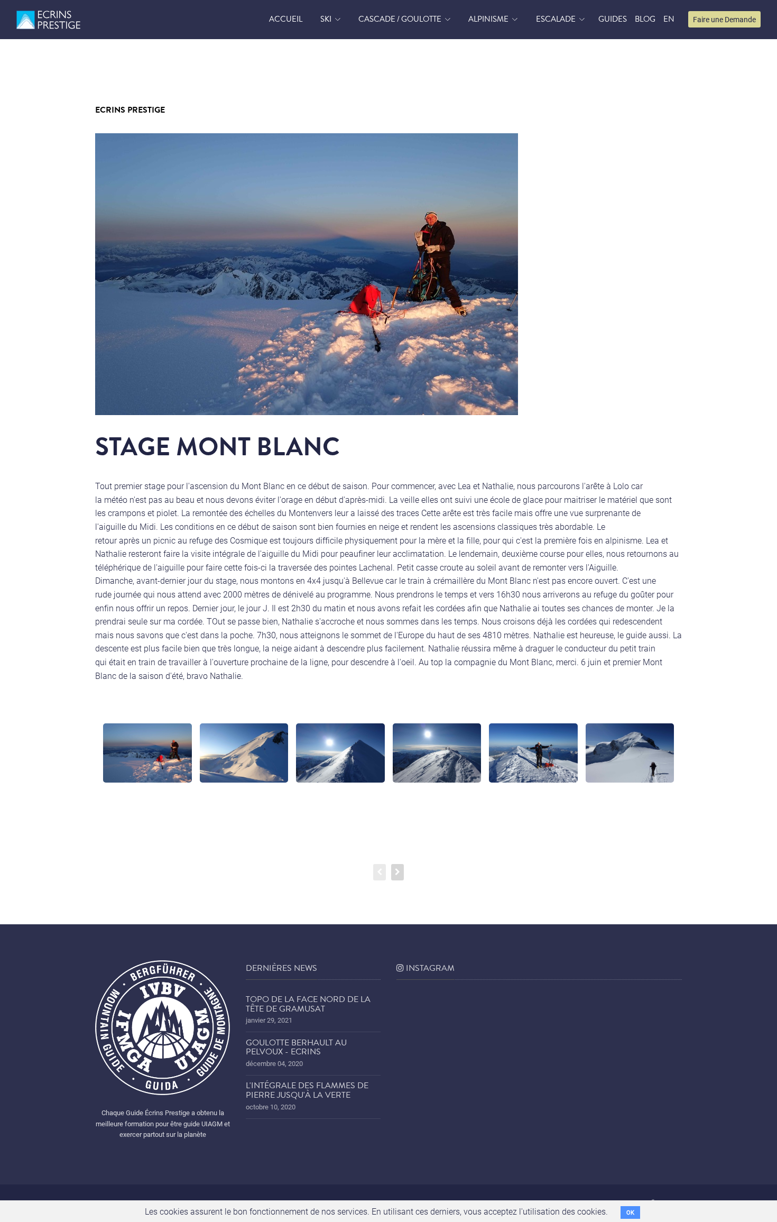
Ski (325, 19)
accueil (285, 19)
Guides (612, 19)
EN (668, 19)
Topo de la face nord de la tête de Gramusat (308, 1004)
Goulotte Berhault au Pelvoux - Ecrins (296, 1047)
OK (630, 1212)
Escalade (556, 19)
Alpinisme (488, 19)
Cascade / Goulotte (399, 19)
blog (645, 19)
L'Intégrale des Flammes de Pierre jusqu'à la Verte (307, 1090)
